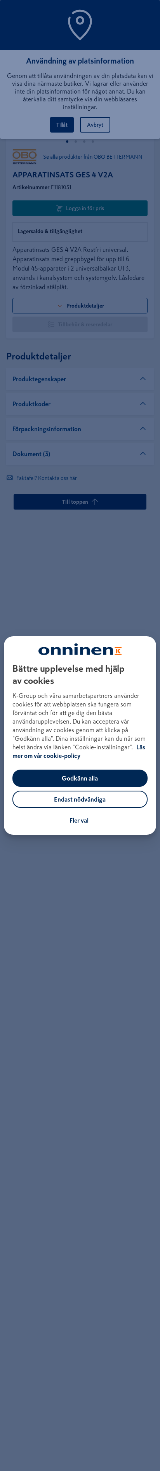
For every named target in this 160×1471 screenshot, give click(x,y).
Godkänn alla (80, 778)
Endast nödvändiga (80, 799)
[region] (80, 735)
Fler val (79, 820)
